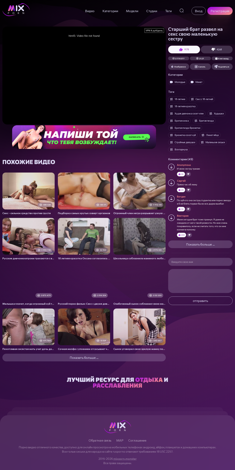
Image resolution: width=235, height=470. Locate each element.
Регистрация (220, 11)
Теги (168, 11)
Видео (89, 11)
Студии (151, 11)
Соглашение (137, 440)
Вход (198, 11)
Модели (132, 11)
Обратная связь (100, 440)
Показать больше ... (200, 244)
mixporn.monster (125, 458)
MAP (119, 440)
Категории (110, 11)
